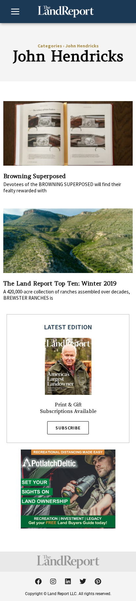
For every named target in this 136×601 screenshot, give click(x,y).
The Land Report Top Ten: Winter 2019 (60, 283)
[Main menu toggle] (15, 11)
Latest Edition (68, 327)
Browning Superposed (34, 176)
